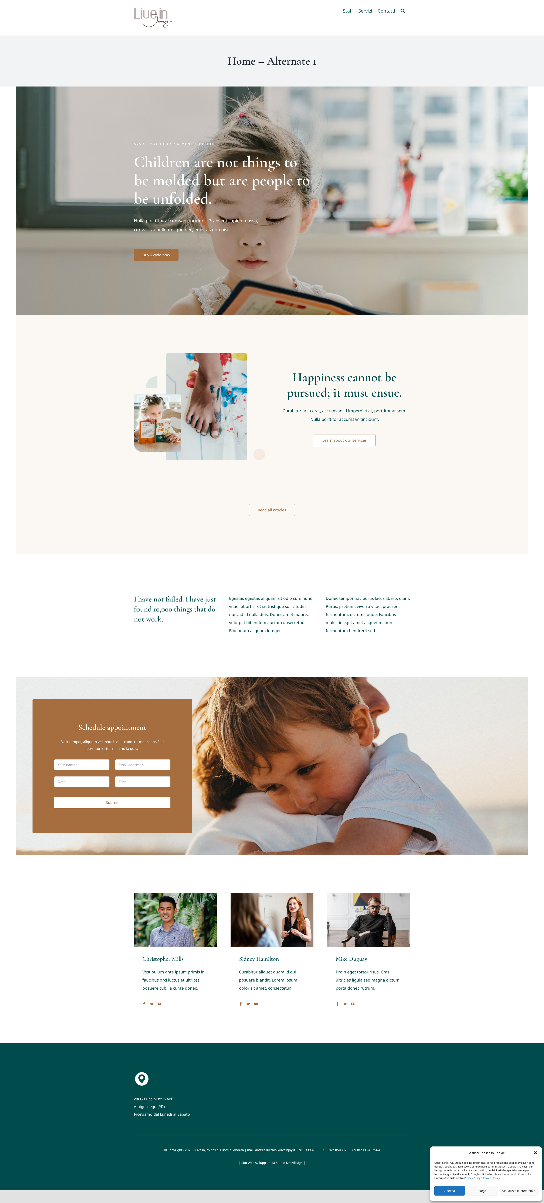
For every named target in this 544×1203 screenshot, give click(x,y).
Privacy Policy (472, 1178)
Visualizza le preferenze (518, 1191)
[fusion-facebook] (144, 1004)
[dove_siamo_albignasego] (142, 1073)
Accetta (449, 1191)
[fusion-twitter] (151, 1004)
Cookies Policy (491, 1178)
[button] (535, 1153)
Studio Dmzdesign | (290, 1162)
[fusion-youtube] (159, 1004)
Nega (482, 1191)
